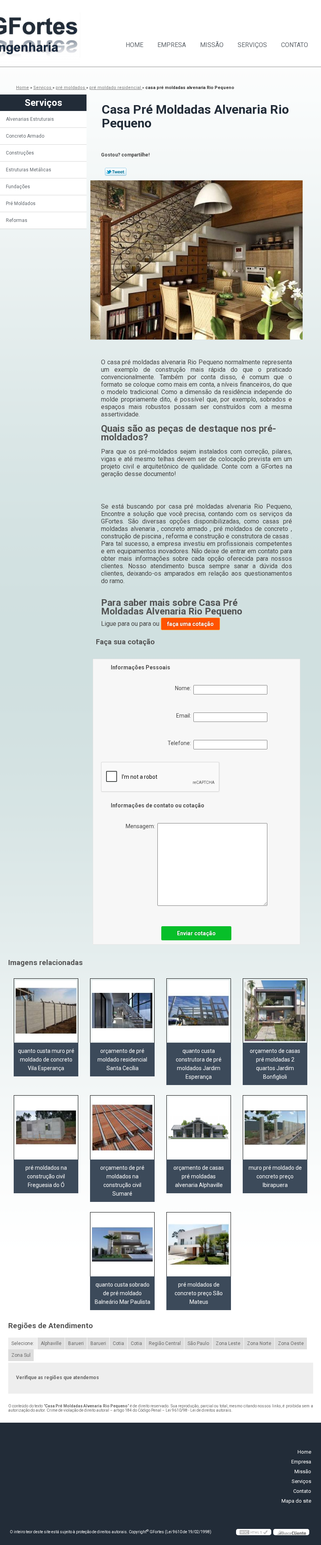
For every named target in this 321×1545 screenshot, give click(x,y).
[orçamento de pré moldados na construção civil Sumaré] (122, 1127)
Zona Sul (21, 1355)
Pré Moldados (21, 203)
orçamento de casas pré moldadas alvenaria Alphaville (198, 1176)
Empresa (171, 45)
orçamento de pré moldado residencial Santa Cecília (122, 1059)
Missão (212, 45)
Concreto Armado (25, 136)
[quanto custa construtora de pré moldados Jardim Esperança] (198, 1010)
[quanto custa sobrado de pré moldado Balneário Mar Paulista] (122, 1244)
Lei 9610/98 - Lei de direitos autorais (198, 1410)
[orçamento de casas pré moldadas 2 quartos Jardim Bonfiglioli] (275, 1010)
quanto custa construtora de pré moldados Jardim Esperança (199, 1064)
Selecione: (22, 1343)
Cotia (118, 1343)
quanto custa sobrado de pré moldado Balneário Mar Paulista (122, 1293)
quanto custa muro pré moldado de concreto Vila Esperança (46, 1059)
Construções (20, 153)
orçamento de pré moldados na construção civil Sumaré (122, 1181)
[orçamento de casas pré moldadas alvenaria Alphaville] (198, 1127)
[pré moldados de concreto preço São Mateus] (198, 1244)
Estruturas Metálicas (28, 170)
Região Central (165, 1343)
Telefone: (180, 743)
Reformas (16, 220)
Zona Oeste (291, 1343)
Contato (294, 45)
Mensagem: (141, 826)
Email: (184, 716)
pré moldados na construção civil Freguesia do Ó (46, 1176)
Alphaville (51, 1343)
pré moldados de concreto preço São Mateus (199, 1293)
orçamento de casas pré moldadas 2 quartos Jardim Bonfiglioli (275, 1064)
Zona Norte (259, 1343)
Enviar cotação (196, 933)
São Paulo (198, 1343)
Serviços (252, 45)
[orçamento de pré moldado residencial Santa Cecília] (122, 1010)
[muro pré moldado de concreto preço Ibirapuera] (275, 1127)
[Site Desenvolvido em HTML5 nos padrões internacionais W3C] (253, 1532)
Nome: (184, 688)
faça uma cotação (190, 624)
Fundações (18, 186)
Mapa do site (296, 1501)
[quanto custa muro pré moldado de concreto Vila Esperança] (46, 1010)
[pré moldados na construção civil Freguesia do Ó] (46, 1127)
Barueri (76, 1343)
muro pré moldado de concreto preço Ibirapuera (275, 1176)
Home (134, 45)
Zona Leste (228, 1343)
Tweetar (115, 172)
